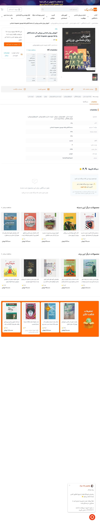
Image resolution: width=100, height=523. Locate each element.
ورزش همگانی (77, 96)
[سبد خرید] (2, 9)
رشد (56, 29)
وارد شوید (83, 187)
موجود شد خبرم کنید (12, 44)
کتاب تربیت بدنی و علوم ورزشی (41, 45)
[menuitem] (92, 17)
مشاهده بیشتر (7, 207)
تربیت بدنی (30, 96)
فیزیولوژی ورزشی (68, 96)
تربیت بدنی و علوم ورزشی (55, 96)
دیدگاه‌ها (85, 102)
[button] (3, 224)
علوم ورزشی (39, 96)
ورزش (45, 96)
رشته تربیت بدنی (87, 96)
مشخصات (94, 102)
